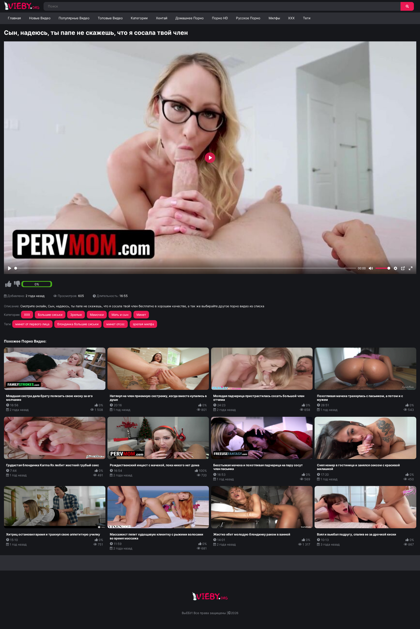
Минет (141, 314)
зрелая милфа (143, 324)
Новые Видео (40, 18)
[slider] (185, 268)
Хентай (161, 18)
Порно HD (220, 18)
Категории (139, 18)
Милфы (274, 18)
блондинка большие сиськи (77, 324)
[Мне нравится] (8, 284)
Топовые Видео (110, 18)
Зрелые (76, 314)
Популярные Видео (74, 18)
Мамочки (97, 314)
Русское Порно (248, 18)
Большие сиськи (50, 314)
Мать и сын (120, 314)
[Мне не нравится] (17, 284)
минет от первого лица (32, 324)
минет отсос (115, 324)
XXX (291, 18)
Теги (306, 18)
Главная (14, 18)
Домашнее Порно (189, 18)
